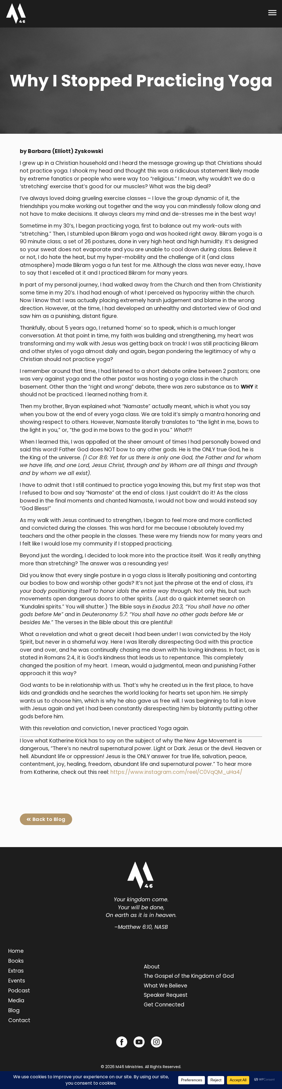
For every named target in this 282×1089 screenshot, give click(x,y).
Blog (14, 1010)
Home (16, 951)
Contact (19, 1020)
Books (16, 961)
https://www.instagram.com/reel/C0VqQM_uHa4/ (176, 772)
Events (16, 980)
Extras (16, 971)
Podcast (19, 990)
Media (16, 1000)
